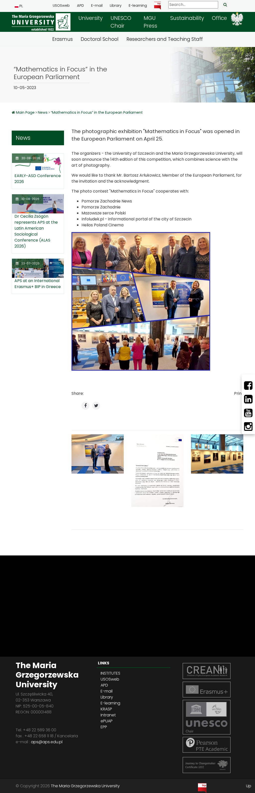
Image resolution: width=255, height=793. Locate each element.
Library (116, 5)
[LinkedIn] (248, 399)
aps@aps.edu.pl (47, 742)
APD (80, 5)
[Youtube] (248, 413)
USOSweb (61, 5)
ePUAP (107, 721)
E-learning (138, 5)
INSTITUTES (110, 673)
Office (219, 18)
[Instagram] (248, 427)
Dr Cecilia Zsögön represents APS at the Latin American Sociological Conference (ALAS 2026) (36, 231)
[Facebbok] (248, 386)
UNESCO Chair (121, 21)
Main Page (26, 112)
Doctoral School (100, 39)
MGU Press (150, 21)
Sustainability (187, 18)
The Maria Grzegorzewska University (85, 786)
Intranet (108, 715)
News (43, 112)
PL (20, 5)
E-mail (97, 5)
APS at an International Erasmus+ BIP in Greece (37, 284)
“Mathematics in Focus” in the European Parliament (97, 112)
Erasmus (62, 39)
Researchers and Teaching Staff (165, 39)
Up (248, 786)
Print (238, 393)
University (90, 18)
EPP (104, 727)
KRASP (106, 709)
